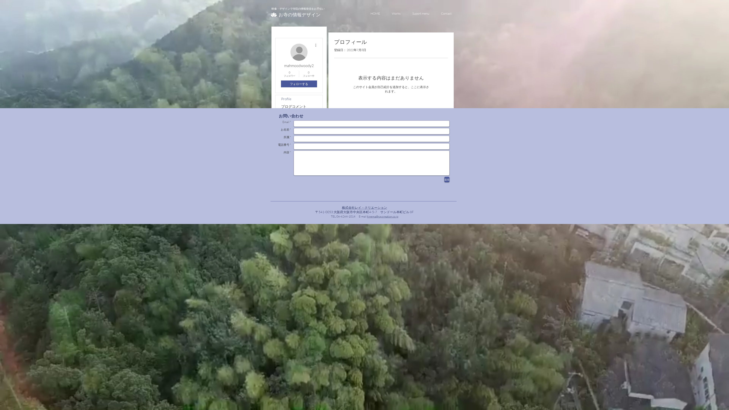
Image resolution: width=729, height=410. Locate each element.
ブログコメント (293, 106)
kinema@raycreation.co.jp (382, 216)
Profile (286, 99)
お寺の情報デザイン (300, 14)
